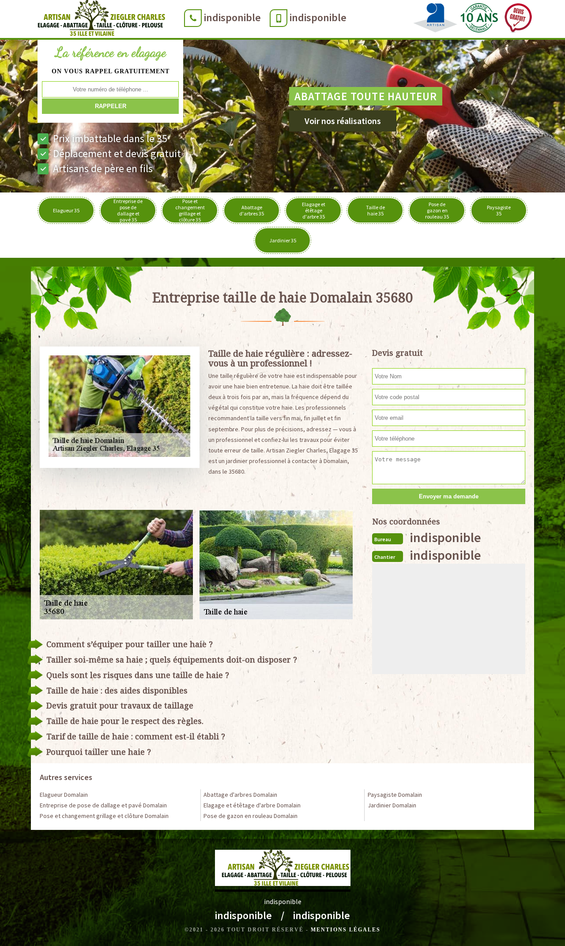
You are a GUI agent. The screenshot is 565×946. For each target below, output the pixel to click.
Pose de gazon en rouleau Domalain (250, 816)
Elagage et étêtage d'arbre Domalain (252, 805)
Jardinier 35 (282, 240)
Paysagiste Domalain (395, 795)
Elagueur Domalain (64, 795)
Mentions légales (345, 930)
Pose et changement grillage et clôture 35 (190, 210)
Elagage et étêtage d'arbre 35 (313, 210)
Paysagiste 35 (499, 210)
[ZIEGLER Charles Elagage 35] (98, 20)
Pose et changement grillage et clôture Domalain (104, 816)
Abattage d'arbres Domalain (240, 795)
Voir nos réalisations (343, 120)
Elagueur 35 (66, 210)
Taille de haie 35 (375, 210)
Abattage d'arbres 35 (251, 210)
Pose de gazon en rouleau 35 (437, 210)
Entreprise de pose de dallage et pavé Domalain (103, 805)
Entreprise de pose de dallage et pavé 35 (128, 210)
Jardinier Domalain (392, 805)
